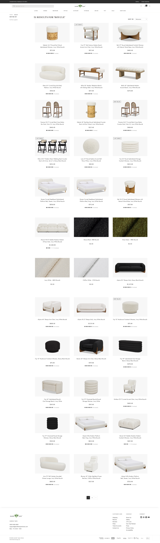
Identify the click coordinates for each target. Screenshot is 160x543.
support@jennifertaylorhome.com (19, 526)
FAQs (114, 523)
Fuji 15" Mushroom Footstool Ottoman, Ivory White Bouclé (130, 319)
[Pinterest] (144, 517)
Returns (115, 519)
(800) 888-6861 (14, 524)
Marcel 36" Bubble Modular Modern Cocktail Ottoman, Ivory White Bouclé (130, 437)
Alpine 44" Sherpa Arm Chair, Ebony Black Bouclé (91, 359)
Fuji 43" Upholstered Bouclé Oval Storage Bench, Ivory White (52, 400)
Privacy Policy (130, 528)
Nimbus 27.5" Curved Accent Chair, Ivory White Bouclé (130, 399)
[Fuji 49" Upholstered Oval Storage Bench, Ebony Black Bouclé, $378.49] (130, 346)
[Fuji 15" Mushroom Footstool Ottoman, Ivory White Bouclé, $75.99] (130, 307)
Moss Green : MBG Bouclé (130, 240)
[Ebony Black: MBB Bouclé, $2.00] (91, 227)
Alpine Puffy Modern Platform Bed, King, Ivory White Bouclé (91, 437)
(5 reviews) (95, 444)
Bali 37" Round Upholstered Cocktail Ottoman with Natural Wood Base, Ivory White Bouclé (130, 46)
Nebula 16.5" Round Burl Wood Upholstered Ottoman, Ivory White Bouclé (52, 46)
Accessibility (129, 530)
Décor (96, 10)
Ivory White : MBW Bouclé (52, 280)
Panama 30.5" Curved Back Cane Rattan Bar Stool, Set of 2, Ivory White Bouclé (52, 123)
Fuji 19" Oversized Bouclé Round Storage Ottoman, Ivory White (91, 400)
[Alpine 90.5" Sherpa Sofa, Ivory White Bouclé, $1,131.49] (91, 307)
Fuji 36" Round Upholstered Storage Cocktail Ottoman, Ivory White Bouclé (130, 160)
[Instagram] (141, 517)
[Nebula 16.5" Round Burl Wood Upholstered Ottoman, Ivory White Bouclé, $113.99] (52, 32)
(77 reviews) (134, 207)
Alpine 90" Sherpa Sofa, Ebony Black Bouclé (130, 280)
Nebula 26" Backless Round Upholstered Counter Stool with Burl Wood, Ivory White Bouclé (91, 123)
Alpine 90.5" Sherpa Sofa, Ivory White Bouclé (91, 319)
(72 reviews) (56, 407)
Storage (86, 10)
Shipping (115, 517)
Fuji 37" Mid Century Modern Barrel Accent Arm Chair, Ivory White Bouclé (91, 46)
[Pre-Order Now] (145, 80)
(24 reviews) (95, 53)
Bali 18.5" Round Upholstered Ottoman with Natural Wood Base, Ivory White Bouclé (130, 200)
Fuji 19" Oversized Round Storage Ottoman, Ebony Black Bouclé (52, 437)
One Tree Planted (131, 523)
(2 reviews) (133, 53)
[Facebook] (146, 517)
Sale (113, 10)
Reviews (115, 521)
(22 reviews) (134, 406)
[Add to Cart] (67, 40)
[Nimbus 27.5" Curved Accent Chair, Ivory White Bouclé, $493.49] (130, 386)
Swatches (123, 10)
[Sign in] (149, 6)
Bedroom (55, 10)
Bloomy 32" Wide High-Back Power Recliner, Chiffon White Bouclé (91, 477)
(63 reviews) (95, 167)
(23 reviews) (134, 167)
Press (127, 526)
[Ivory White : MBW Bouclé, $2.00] (52, 267)
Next (96, 497)
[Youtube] (149, 517)
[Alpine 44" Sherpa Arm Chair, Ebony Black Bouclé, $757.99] (91, 346)
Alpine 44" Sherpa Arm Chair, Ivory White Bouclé (52, 319)
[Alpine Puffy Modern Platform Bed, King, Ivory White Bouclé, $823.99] (91, 423)
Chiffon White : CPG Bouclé (91, 280)
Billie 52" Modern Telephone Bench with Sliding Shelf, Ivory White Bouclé (91, 87)
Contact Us (116, 528)
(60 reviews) (56, 366)
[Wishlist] (141, 6)
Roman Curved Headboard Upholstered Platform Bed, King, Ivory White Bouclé (91, 200)
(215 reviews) (134, 326)
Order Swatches (145, 1)
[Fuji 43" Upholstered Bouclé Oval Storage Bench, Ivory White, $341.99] (52, 386)
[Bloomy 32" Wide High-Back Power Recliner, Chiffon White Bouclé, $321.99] (91, 464)
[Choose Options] (106, 40)
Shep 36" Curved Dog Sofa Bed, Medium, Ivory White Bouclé (52, 87)
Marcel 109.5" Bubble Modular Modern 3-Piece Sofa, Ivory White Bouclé (52, 241)
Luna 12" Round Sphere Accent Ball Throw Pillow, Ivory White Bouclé (91, 160)
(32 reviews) (56, 484)
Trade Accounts (117, 526)
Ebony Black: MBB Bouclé (91, 240)
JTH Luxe (128, 521)
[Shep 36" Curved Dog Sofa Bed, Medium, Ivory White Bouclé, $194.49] (52, 73)
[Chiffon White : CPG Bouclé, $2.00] (91, 267)
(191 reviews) (95, 407)
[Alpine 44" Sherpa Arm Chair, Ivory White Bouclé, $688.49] (52, 307)
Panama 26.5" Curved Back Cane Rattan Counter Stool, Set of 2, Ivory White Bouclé (130, 123)
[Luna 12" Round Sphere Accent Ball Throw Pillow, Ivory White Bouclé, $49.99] (91, 146)
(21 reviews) (56, 93)
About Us (128, 517)
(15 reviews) (95, 207)
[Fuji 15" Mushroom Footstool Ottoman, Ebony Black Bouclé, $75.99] (52, 346)
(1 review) (56, 53)
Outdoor (75, 10)
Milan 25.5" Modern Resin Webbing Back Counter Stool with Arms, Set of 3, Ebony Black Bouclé (52, 160)
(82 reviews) (134, 130)
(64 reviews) (56, 326)
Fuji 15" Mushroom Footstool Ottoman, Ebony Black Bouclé (52, 359)
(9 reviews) (56, 207)
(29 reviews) (134, 367)
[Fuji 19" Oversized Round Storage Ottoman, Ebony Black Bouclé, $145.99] (52, 423)
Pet (105, 10)
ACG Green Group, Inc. (15, 539)
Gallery (137, 1)
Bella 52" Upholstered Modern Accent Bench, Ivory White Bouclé (130, 87)
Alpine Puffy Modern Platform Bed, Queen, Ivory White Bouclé (130, 477)
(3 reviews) (56, 130)
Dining (45, 10)
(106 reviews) (95, 326)
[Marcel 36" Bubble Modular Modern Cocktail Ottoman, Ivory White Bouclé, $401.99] (130, 423)
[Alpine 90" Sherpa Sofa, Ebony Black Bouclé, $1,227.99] (130, 267)
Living (36, 10)
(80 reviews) (56, 444)
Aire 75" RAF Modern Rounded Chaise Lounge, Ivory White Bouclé (52, 477)
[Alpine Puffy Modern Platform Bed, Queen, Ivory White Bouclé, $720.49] (130, 464)
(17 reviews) (95, 93)
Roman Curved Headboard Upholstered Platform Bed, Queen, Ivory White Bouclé (52, 200)
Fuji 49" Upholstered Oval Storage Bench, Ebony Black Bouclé (130, 360)
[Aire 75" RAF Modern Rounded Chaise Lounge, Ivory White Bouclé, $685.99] (52, 464)
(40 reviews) (134, 287)
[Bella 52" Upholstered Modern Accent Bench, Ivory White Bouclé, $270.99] (130, 73)
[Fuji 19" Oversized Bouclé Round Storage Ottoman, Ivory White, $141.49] (91, 386)
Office (66, 10)
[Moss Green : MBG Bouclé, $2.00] (130, 227)
